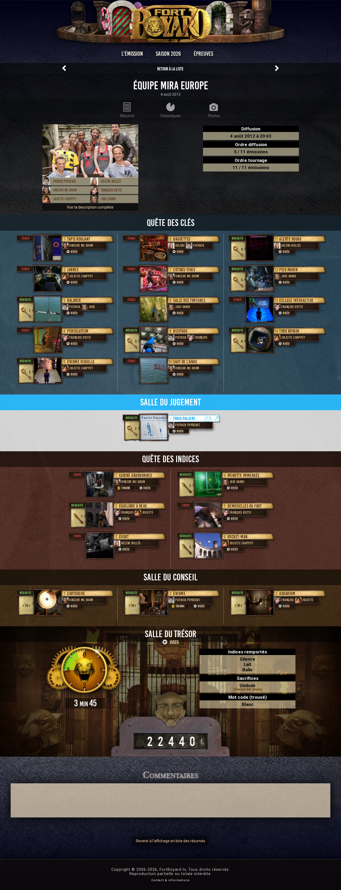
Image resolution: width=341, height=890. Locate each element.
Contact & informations (170, 880)
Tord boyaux (289, 331)
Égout (124, 536)
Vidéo (74, 252)
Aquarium (287, 593)
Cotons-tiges (184, 269)
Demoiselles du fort (245, 506)
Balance (74, 300)
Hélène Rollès (111, 181)
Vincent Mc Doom (64, 190)
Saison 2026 (168, 53)
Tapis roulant (78, 239)
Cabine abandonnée (135, 475)
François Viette (111, 190)
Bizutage (180, 331)
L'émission (132, 53)
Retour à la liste (170, 68)
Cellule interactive (296, 300)
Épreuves (203, 53)
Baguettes (181, 239)
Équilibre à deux (133, 506)
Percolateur (77, 331)
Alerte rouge (290, 239)
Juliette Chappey (64, 199)
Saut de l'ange (185, 361)
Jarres (72, 269)
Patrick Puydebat (64, 181)
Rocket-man (238, 536)
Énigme (125, 488)
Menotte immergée (244, 475)
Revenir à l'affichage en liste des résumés (170, 841)
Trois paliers (184, 418)
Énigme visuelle (81, 361)
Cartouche (76, 593)
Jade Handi (108, 199)
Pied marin (288, 269)
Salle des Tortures (189, 300)
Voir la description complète (90, 207)
